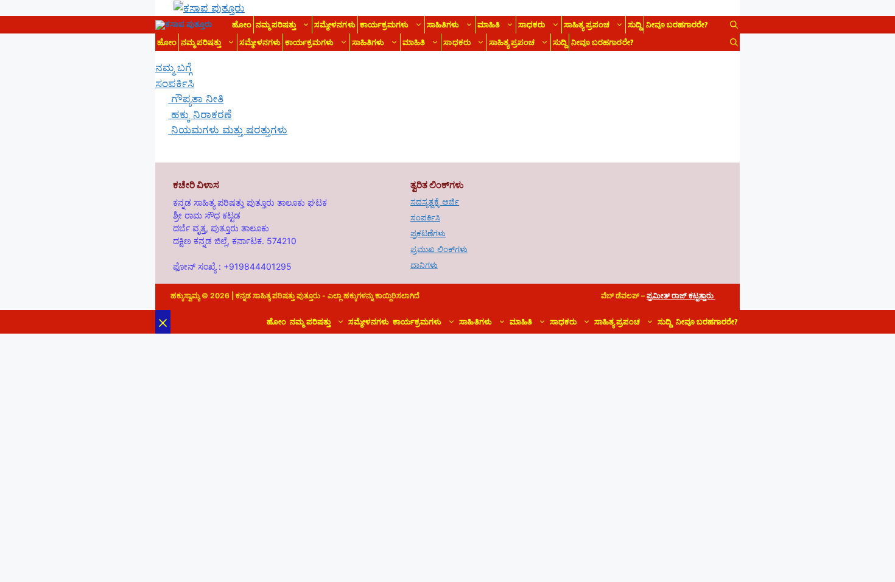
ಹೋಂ (241, 24)
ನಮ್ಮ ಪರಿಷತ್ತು (276, 24)
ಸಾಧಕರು (531, 24)
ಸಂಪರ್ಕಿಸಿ (425, 217)
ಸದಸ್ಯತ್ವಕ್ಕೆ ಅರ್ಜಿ (434, 201)
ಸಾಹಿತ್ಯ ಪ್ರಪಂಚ (586, 24)
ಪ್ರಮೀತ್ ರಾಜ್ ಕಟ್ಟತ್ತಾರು (681, 295)
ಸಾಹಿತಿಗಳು (443, 24)
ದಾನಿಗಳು (424, 265)
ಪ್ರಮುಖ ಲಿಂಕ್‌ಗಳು (439, 249)
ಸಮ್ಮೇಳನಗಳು (334, 24)
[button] (734, 24)
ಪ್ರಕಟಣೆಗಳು (428, 233)
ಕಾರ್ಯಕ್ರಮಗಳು (384, 24)
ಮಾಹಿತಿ (488, 24)
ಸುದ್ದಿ (635, 24)
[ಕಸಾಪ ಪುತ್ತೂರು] (183, 25)
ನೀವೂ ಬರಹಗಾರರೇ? (677, 24)
